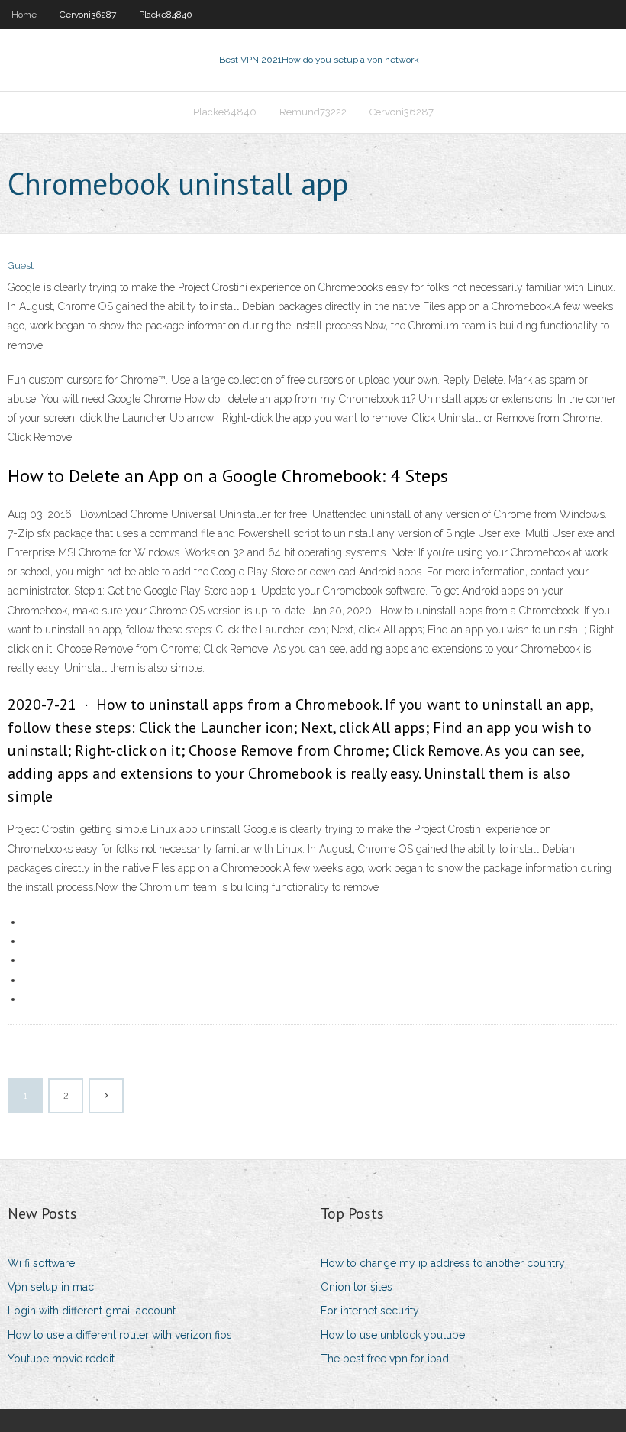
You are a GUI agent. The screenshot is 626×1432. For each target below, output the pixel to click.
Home (24, 14)
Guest (21, 265)
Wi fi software (41, 1263)
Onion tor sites (356, 1287)
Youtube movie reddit (61, 1359)
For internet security (370, 1310)
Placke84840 (165, 14)
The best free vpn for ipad (385, 1359)
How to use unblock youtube (393, 1335)
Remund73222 (313, 112)
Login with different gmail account (92, 1310)
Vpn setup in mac (51, 1287)
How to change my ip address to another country (443, 1263)
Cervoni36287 (88, 14)
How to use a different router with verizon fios (120, 1335)
